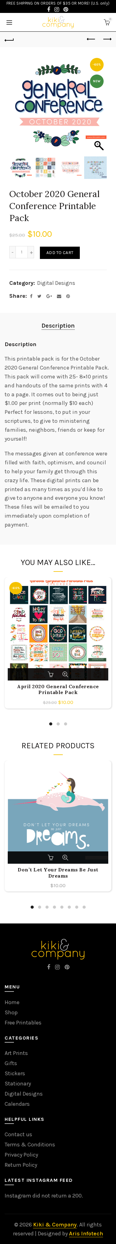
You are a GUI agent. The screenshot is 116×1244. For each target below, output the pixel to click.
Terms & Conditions (30, 1144)
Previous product (91, 39)
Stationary (18, 1083)
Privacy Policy (21, 1154)
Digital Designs (56, 283)
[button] (99, 108)
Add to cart (59, 252)
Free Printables (23, 1022)
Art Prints (16, 1053)
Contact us (18, 1134)
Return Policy (21, 1164)
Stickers (15, 1073)
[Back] (9, 39)
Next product (106, 39)
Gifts (11, 1063)
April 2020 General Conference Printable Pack (58, 689)
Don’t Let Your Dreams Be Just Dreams (58, 872)
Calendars (17, 1104)
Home (12, 1002)
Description (58, 325)
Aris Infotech (86, 1233)
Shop (11, 1012)
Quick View (65, 674)
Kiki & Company (55, 1224)
